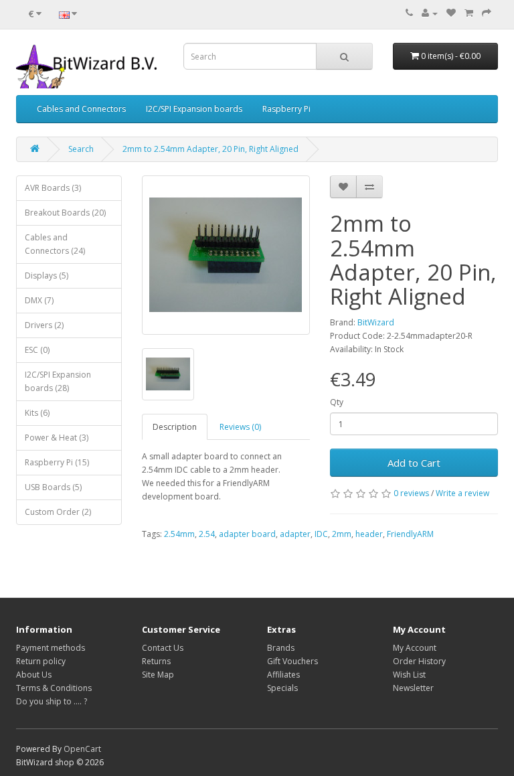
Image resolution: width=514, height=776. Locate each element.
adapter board (247, 534)
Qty (336, 402)
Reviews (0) (240, 427)
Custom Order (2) (58, 512)
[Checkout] (486, 13)
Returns (156, 661)
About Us (34, 674)
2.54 (207, 534)
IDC (321, 534)
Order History (419, 661)
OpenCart (82, 749)
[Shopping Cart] (468, 13)
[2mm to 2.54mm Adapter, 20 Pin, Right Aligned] (226, 255)
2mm (341, 534)
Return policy (41, 661)
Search (81, 149)
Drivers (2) (44, 325)
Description (175, 427)
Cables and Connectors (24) (55, 244)
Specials (282, 688)
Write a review (462, 493)
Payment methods (50, 647)
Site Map (158, 674)
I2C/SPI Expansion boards (194, 108)
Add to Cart (414, 462)
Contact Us (162, 647)
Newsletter (413, 688)
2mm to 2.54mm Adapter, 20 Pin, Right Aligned (210, 149)
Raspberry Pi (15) (57, 462)
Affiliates (283, 674)
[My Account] (430, 13)
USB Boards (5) (53, 487)
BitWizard (375, 322)
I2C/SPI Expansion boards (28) (58, 381)
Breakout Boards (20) (65, 212)
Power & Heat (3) (56, 437)
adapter (295, 534)
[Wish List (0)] (451, 13)
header (369, 534)
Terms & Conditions (54, 688)
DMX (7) (39, 300)
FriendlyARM (410, 534)
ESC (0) (37, 350)
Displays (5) (46, 275)
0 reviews (411, 493)
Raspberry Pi (286, 108)
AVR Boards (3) (53, 187)
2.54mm (179, 534)
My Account (414, 647)
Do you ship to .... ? (51, 701)
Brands (280, 647)
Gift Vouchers (292, 661)
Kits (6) (37, 412)
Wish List (409, 674)
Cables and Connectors (81, 108)
